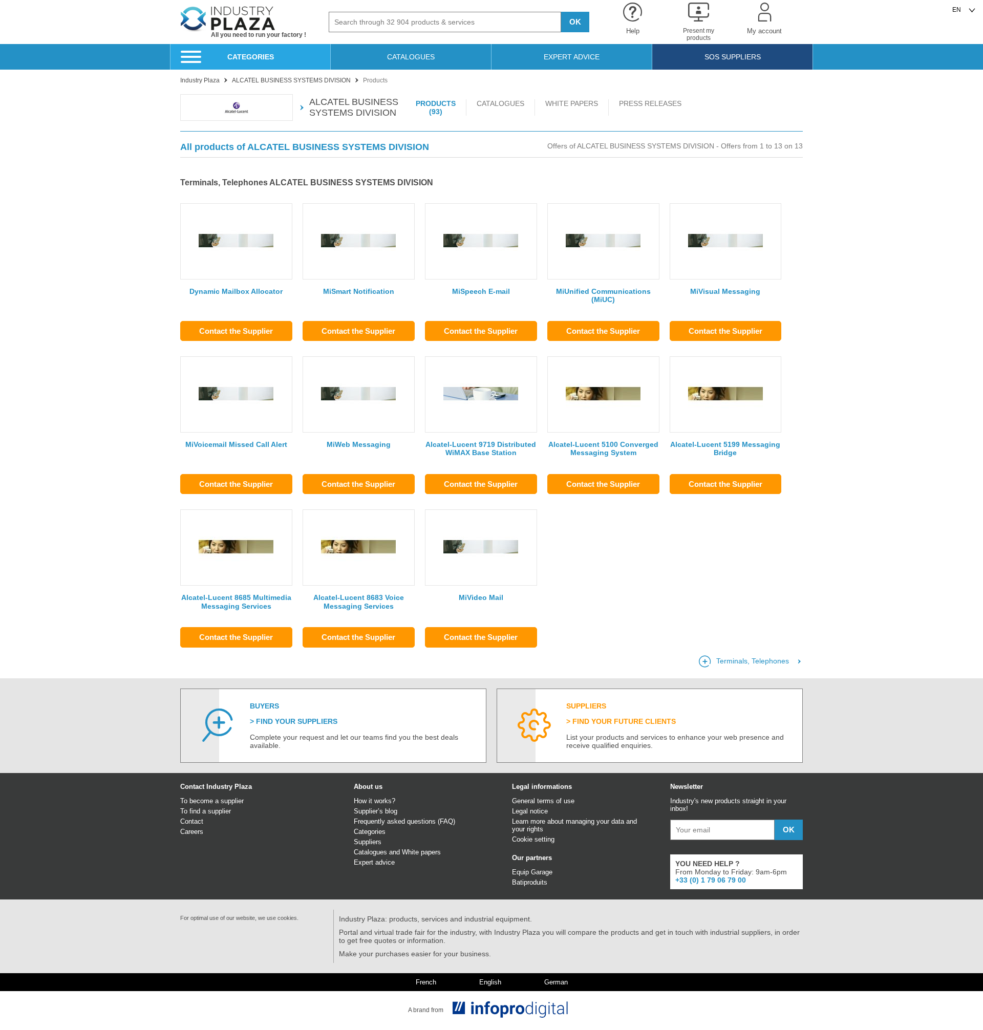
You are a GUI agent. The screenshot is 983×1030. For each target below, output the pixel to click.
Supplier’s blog (375, 811)
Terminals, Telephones (752, 661)
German (556, 982)
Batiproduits (529, 882)
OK (575, 21)
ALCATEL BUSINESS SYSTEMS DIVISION (353, 107)
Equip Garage (532, 872)
